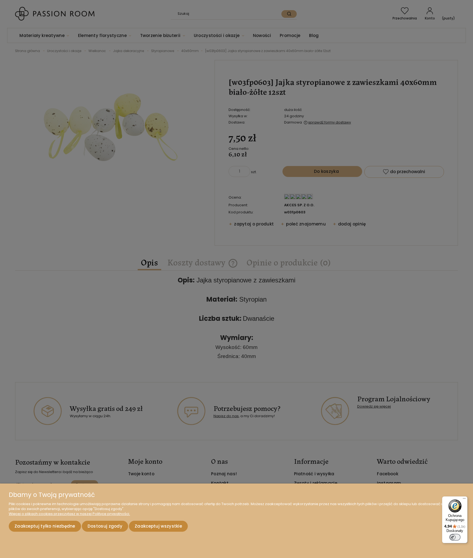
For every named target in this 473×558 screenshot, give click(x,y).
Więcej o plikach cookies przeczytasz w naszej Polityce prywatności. (69, 513)
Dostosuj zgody (105, 526)
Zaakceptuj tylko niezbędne (45, 526)
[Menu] (464, 499)
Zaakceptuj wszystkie (158, 526)
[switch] (454, 537)
